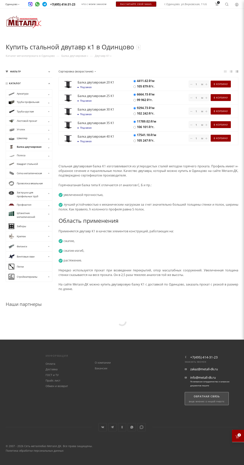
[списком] (231, 71)
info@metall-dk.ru (203, 378)
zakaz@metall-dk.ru (204, 369)
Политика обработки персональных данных (34, 450)
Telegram (112, 427)
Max (141, 427)
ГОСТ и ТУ (52, 375)
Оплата (50, 364)
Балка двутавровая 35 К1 (96, 123)
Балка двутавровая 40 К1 (96, 136)
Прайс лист (53, 380)
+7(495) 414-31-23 (204, 357)
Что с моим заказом (93, 4)
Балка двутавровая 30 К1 (96, 109)
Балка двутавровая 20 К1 (96, 82)
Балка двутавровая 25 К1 (96, 96)
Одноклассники (122, 427)
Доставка (52, 369)
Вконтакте (103, 427)
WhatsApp (132, 427)
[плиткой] (225, 71)
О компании (103, 362)
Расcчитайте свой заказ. (136, 4)
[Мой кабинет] (236, 4)
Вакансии (101, 368)
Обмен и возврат (57, 386)
